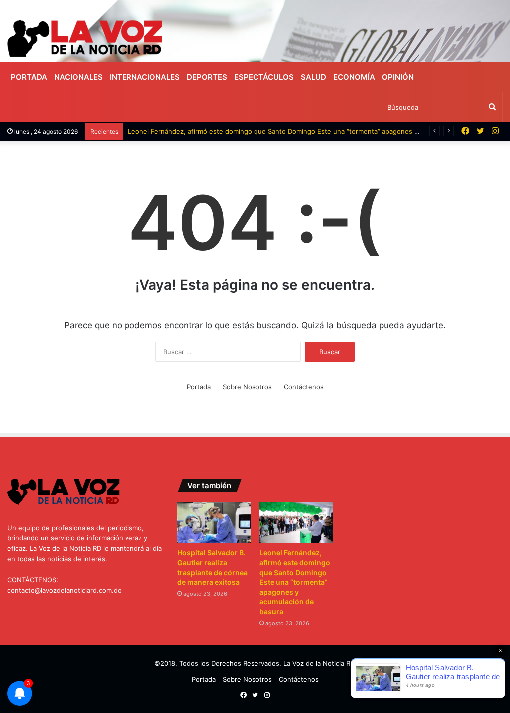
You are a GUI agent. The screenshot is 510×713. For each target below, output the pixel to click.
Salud (313, 77)
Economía (354, 77)
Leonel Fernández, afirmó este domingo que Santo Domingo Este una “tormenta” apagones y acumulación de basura (309, 131)
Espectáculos (264, 77)
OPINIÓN (398, 77)
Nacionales (78, 77)
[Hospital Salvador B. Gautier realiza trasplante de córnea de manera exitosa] (213, 522)
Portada (29, 77)
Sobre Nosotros (247, 387)
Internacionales (145, 77)
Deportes (207, 77)
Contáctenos (304, 387)
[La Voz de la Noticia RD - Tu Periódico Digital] (84, 38)
